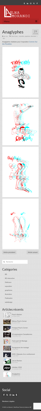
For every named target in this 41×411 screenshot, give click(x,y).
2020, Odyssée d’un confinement (23, 354)
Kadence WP (28, 407)
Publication (8, 298)
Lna (6, 36)
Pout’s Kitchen (17, 314)
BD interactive (10, 278)
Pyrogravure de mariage (20, 347)
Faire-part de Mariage (19, 341)
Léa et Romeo (17, 361)
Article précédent (9, 252)
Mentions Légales (8, 401)
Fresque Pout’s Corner (20, 328)
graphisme (27, 36)
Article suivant (33, 252)
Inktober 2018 (17, 367)
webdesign (8, 302)
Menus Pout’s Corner (19, 321)
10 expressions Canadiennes (22, 334)
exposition (21, 36)
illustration (33, 36)
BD (6, 274)
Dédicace (8, 282)
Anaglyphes (16, 374)
